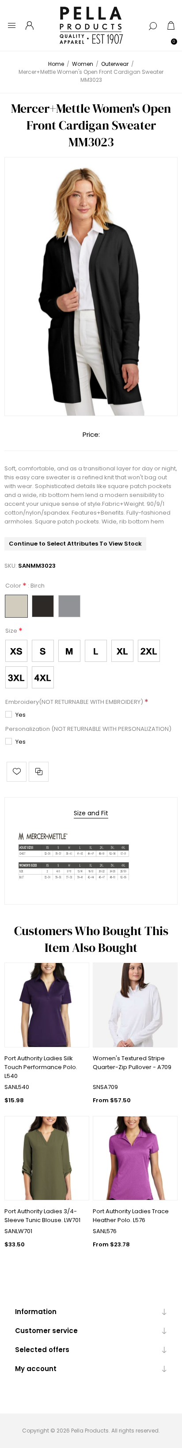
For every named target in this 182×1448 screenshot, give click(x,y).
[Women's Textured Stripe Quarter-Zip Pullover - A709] (135, 1005)
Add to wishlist (17, 772)
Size (12, 631)
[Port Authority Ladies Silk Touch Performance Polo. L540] (47, 1005)
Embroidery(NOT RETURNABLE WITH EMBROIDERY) (74, 702)
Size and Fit (91, 813)
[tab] (91, 813)
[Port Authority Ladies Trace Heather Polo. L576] (135, 1158)
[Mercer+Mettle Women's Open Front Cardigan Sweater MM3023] (91, 286)
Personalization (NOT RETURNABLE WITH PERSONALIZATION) (88, 729)
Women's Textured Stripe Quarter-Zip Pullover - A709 (132, 1062)
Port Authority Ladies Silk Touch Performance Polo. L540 (40, 1067)
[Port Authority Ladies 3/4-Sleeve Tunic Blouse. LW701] (47, 1158)
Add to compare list (39, 772)
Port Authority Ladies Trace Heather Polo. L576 (131, 1215)
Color (14, 586)
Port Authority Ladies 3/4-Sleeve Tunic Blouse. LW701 (42, 1215)
